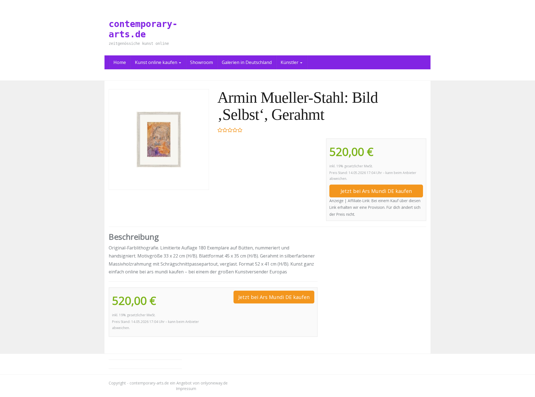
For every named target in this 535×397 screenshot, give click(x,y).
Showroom (201, 62)
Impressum (186, 388)
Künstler (290, 62)
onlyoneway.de (214, 383)
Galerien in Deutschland (247, 62)
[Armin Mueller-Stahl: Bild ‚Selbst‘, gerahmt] (159, 139)
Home (119, 62)
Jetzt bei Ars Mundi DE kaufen (376, 191)
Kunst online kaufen (156, 62)
